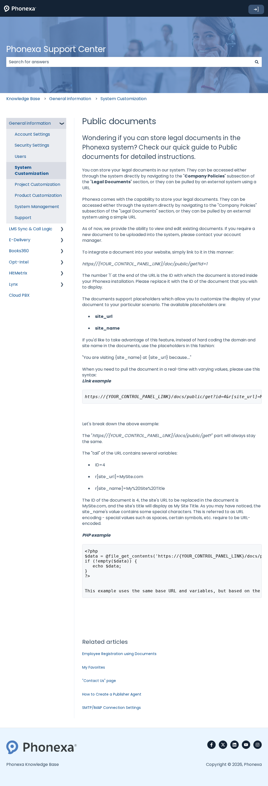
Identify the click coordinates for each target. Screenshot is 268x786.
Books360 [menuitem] (19, 251)
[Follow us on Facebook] (211, 745)
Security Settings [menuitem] (32, 145)
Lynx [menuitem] (13, 284)
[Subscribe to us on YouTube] (246, 745)
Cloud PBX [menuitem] (19, 295)
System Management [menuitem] (37, 207)
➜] (256, 9)
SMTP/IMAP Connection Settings (111, 707)
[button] (62, 123)
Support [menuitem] (23, 218)
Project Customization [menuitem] (37, 184)
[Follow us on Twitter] (223, 745)
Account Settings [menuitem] (32, 134)
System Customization (123, 99)
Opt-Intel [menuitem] (19, 262)
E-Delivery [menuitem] (19, 240)
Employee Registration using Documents (119, 653)
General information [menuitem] (30, 123)
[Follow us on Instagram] (257, 745)
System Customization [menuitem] (32, 170)
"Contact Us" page (99, 680)
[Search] (257, 62)
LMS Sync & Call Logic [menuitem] (30, 229)
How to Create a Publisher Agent (111, 694)
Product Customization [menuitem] (38, 195)
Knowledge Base (23, 99)
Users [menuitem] (20, 156)
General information (70, 99)
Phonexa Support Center (56, 49)
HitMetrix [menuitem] (18, 273)
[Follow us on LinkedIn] (234, 745)
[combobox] (129, 62)
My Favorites (93, 667)
